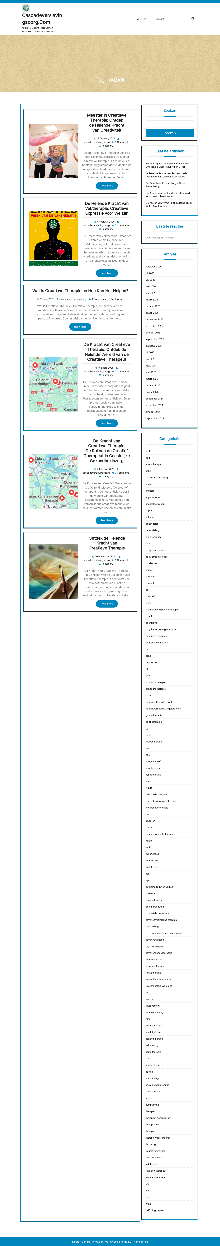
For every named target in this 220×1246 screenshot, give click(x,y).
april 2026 (151, 293)
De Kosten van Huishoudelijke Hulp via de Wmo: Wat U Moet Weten (168, 194)
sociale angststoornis (157, 1084)
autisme (150, 517)
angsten (150, 490)
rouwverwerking (154, 1012)
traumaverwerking (155, 1150)
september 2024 (155, 418)
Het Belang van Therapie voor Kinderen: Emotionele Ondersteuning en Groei (168, 165)
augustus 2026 (154, 266)
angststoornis (153, 497)
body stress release (157, 556)
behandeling (152, 530)
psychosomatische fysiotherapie (164, 933)
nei (147, 873)
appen (149, 510)
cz (147, 649)
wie (147, 1197)
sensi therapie (153, 1051)
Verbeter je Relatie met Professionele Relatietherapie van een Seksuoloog (166, 175)
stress (149, 1098)
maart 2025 (152, 378)
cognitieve (151, 622)
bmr (148, 543)
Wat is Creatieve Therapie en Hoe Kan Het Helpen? (80, 290)
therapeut (151, 1111)
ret (147, 992)
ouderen (150, 893)
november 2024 (154, 405)
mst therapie (152, 867)
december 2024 (154, 398)
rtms (148, 1018)
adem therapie (154, 464)
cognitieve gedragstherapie (161, 629)
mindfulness (152, 853)
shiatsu (149, 1058)
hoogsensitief (153, 761)
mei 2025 (151, 365)
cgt (147, 589)
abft (148, 451)
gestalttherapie (154, 715)
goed (148, 735)
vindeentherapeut (155, 1177)
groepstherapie (154, 741)
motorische (152, 860)
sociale (149, 1071)
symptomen (152, 1104)
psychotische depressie (159, 952)
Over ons (140, 19)
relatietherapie (153, 972)
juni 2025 (150, 359)
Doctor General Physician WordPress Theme (99, 1241)
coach (149, 616)
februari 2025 (153, 385)
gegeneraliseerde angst (159, 702)
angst (149, 484)
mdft (148, 847)
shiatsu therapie (154, 1065)
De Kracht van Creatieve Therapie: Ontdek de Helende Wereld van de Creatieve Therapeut (107, 352)
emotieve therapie (156, 682)
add (148, 457)
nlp (147, 880)
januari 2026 (152, 312)
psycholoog (152, 926)
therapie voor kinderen (158, 1137)
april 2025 (151, 372)
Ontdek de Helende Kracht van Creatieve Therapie (107, 543)
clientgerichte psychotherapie (162, 609)
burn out (150, 576)
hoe (148, 754)
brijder (149, 569)
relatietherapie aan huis (158, 979)
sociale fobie (153, 1091)
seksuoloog (152, 1045)
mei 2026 (151, 286)
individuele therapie (156, 794)
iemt (148, 781)
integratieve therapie (157, 807)
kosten (149, 827)
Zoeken (170, 110)
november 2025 (154, 326)
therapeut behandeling (158, 1117)
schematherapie (154, 1038)
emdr (148, 675)
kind (148, 814)
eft (147, 669)
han (147, 748)
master (149, 840)
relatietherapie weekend (159, 985)
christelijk (151, 596)
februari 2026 (153, 306)
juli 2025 (150, 352)
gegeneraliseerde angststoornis (163, 708)
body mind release (156, 550)
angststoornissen (155, 503)
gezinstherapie (154, 721)
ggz (148, 728)
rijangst (149, 999)
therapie (150, 1131)
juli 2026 (150, 273)
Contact (159, 19)
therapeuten (152, 1124)
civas (148, 602)
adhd (148, 470)
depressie (151, 662)
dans (148, 655)
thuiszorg (151, 1144)
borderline (151, 563)
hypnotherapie (153, 774)
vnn (147, 1183)
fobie (148, 695)
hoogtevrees (153, 768)
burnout (150, 583)
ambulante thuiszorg (157, 477)
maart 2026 (152, 299)
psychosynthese (155, 939)
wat (148, 1190)
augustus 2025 (154, 345)
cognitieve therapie (156, 635)
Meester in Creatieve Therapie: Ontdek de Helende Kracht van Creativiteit (106, 122)
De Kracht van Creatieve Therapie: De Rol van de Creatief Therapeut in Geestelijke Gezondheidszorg (107, 450)
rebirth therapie (154, 959)
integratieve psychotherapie (161, 801)
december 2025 (154, 319)
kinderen (150, 820)
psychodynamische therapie (161, 919)
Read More (107, 185)
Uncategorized (154, 1157)
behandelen (152, 523)
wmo (148, 1203)
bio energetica (154, 536)
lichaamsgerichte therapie (160, 834)
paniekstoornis (154, 900)
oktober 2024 (153, 411)
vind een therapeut (156, 1170)
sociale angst (153, 1078)
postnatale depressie (157, 913)
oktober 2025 (153, 332)
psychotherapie (154, 946)
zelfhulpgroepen (155, 1210)
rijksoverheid (153, 1005)
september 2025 (155, 339)
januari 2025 (152, 392)
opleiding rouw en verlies (159, 886)
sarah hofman (153, 1032)
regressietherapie (155, 966)
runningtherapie (154, 1025)
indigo (149, 787)
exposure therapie (156, 688)
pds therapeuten (155, 906)
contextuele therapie (157, 642)
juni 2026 (150, 279)
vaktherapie (152, 1164)
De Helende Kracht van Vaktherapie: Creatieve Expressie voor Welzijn (107, 208)
